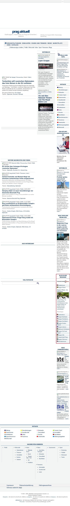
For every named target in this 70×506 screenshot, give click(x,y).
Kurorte (60, 112)
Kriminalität (42, 467)
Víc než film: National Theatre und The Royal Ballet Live (45, 99)
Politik (26, 47)
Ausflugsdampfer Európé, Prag (67, 380)
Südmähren (61, 314)
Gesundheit (61, 102)
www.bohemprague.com (63, 62)
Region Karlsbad (62, 317)
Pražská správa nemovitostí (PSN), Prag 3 (62, 179)
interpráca (29, 497)
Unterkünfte (61, 122)
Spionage (20, 94)
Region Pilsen (62, 287)
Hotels (59, 398)
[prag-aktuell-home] (6, 43)
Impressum (10, 485)
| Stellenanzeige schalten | (16, 47)
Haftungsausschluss (45, 485)
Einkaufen (26, 43)
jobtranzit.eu (19, 500)
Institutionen (61, 107)
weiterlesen (60, 309)
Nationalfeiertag (11, 186)
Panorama (45, 47)
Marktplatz (57, 43)
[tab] (63, 285)
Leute (27, 173)
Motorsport (64, 455)
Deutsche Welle (15, 163)
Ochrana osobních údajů (14, 488)
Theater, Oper (60, 354)
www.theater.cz (60, 353)
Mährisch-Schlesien (63, 329)
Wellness (59, 401)
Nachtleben (61, 115)
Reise (50, 43)
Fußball (63, 452)
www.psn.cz (60, 172)
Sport (40, 47)
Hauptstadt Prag (63, 337)
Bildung (60, 87)
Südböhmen (61, 285)
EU (19, 170)
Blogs (50, 47)
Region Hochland (62, 321)
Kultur (36, 47)
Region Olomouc (62, 339)
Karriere (18, 457)
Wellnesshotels (60, 400)
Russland (15, 94)
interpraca (53, 497)
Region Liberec (62, 327)
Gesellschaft (61, 100)
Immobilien (41, 58)
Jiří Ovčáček (26, 211)
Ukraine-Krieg (23, 170)
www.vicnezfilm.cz (42, 92)
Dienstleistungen (63, 90)
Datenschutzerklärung (26, 485)
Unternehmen (20, 450)
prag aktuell (21, 31)
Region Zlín (61, 335)
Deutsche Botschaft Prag (13, 198)
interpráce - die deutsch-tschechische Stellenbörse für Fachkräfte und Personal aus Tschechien (63, 75)
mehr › (58, 211)
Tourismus (61, 120)
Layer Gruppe (43, 61)
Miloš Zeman (19, 211)
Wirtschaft (31, 47)
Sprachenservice (63, 117)
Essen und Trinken (39, 43)
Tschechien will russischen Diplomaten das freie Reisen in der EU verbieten (18, 82)
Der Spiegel (12, 77)
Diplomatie (9, 94)
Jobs (9, 45)
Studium (19, 459)
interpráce (5, 497)
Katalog (15, 45)
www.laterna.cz (60, 221)
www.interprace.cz (61, 70)
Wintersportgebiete (63, 125)
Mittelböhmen (62, 341)
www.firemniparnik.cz (62, 373)
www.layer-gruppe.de (43, 56)
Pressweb (22, 501)
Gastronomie (62, 97)
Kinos (39, 93)
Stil (28, 460)
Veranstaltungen (14, 43)
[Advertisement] (35, 16)
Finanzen (19, 452)
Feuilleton (30, 462)
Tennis (63, 457)
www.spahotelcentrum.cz (63, 397)
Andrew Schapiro (11, 211)
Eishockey (64, 450)
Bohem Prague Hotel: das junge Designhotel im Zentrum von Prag (62, 66)
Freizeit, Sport (62, 95)
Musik (29, 454)
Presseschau (19, 77)
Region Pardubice (63, 319)
